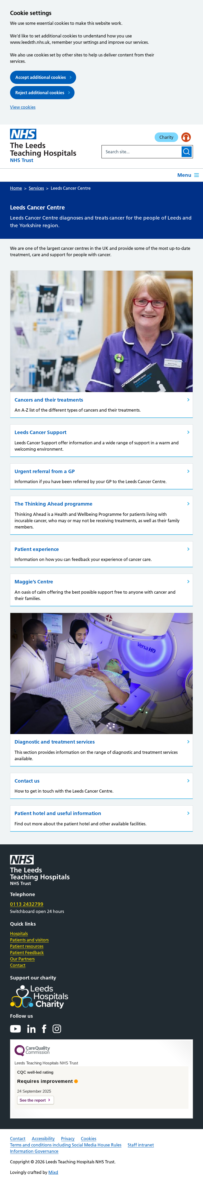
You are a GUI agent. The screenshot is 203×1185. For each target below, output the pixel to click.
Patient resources (26, 946)
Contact (17, 965)
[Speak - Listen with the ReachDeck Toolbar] (186, 137)
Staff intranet (141, 1145)
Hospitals (19, 933)
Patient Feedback (27, 952)
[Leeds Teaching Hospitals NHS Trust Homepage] (43, 145)
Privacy (68, 1138)
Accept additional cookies (40, 77)
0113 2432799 (26, 904)
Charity (166, 137)
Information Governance (34, 1151)
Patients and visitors (29, 940)
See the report (33, 1100)
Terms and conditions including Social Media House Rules (65, 1145)
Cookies (88, 1138)
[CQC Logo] (32, 1055)
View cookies (22, 107)
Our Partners (22, 959)
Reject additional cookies (39, 92)
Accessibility (43, 1138)
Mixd (53, 1172)
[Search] (186, 151)
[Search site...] (141, 151)
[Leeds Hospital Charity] (47, 997)
